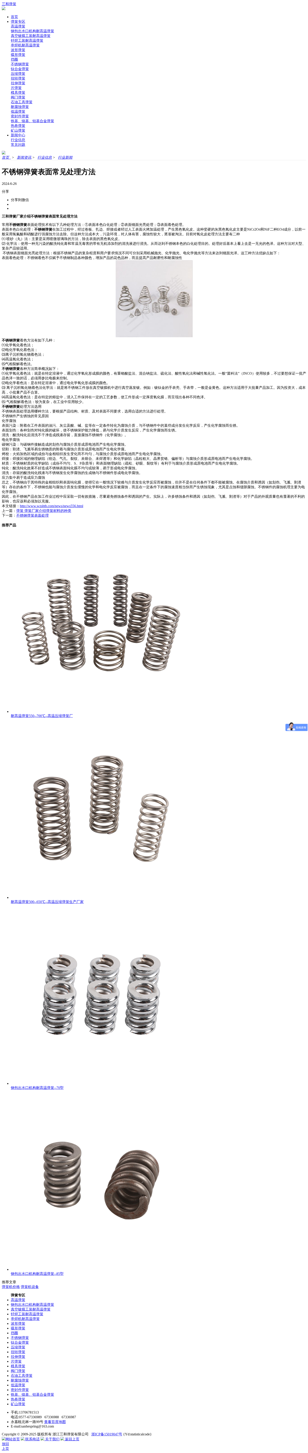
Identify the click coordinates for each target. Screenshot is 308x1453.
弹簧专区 (18, 21)
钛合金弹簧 (20, 69)
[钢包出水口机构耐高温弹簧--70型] (101, 1083)
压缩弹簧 (18, 74)
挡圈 (14, 59)
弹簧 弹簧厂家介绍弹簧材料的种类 (43, 511)
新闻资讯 (24, 157)
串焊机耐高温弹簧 (25, 45)
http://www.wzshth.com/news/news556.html (51, 506)
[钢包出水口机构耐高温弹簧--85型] (101, 1269)
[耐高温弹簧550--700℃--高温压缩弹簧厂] (101, 711)
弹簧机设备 (30, 1287)
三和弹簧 (9, 4)
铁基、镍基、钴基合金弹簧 (32, 121)
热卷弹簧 (18, 126)
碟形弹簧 (18, 55)
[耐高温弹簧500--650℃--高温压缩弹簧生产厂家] (101, 897)
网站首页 (12, 1439)
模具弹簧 (18, 92)
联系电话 (32, 1439)
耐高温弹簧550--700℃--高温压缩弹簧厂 (42, 716)
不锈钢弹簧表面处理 (32, 515)
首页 (14, 17)
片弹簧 (16, 88)
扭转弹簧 (18, 78)
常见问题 (18, 145)
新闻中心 (18, 135)
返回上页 (71, 1439)
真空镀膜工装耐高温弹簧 (31, 36)
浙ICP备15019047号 (106, 1434)
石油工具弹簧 (21, 102)
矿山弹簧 (18, 130)
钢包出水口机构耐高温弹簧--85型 (37, 1274)
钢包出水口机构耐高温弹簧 (32, 31)
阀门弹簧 (18, 97)
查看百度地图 (55, 1422)
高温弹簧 (18, 26)
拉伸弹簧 (18, 83)
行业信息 (18, 140)
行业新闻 (65, 157)
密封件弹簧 (20, 116)
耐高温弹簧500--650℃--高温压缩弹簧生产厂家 (47, 902)
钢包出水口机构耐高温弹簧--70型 (37, 1088)
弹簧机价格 (11, 1287)
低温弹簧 (18, 111)
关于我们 (52, 1439)
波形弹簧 (18, 50)
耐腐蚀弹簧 (20, 107)
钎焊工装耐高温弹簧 (27, 40)
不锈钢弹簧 (20, 64)
